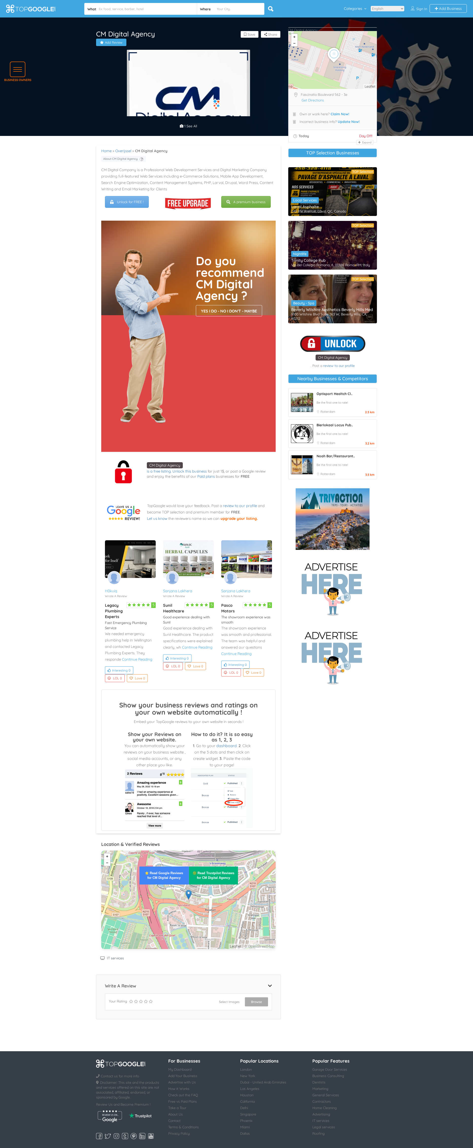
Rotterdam (328, 411)
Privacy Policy (179, 1133)
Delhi (244, 1108)
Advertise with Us (182, 1082)
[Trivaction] (333, 519)
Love (140, 678)
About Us (175, 1114)
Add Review (113, 42)
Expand (366, 142)
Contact (174, 1120)
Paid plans (206, 476)
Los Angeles (249, 1088)
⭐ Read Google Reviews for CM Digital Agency (164, 875)
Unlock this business (189, 471)
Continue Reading (137, 659)
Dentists (318, 1082)
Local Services (305, 200)
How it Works (178, 1088)
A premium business (249, 202)
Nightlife (299, 254)
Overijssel (123, 150)
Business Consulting (328, 1076)
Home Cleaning (324, 1108)
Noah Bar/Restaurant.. (336, 456)
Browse (256, 1002)
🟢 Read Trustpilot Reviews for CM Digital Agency (213, 875)
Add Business (450, 8)
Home (106, 150)
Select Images (229, 1002)
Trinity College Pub (308, 260)
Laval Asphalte (305, 206)
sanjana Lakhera (177, 591)
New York (247, 1076)
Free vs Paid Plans (182, 1101)
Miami (245, 1127)
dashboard (226, 745)
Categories (353, 8)
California (247, 1101)
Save (251, 34)
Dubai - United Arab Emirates (263, 1082)
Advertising (321, 1114)
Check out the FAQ (183, 1095)
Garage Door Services (329, 1069)
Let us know (157, 518)
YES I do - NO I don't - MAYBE (229, 311)
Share (272, 34)
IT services (115, 958)
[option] (188, 111)
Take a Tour (177, 1108)
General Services (325, 1095)
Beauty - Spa (303, 303)
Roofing (318, 1133)
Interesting (121, 670)
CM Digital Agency (164, 465)
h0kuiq (111, 591)
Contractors (321, 1101)
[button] (17, 69)
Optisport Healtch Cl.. (334, 394)
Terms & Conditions (183, 1127)
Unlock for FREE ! (130, 202)
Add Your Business (182, 1076)
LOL (117, 678)
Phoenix (246, 1120)
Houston (246, 1095)
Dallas (245, 1133)
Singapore (248, 1114)
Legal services (323, 1127)
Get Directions (313, 100)
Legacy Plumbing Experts (114, 611)
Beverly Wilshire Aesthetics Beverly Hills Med (332, 309)
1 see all (190, 126)
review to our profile (240, 505)
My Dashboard (179, 1069)
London (246, 1069)
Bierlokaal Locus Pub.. (335, 425)
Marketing (320, 1088)
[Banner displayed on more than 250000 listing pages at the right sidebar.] (333, 588)
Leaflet (235, 946)
